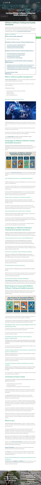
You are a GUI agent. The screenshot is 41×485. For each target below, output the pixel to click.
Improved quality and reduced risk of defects (15, 47)
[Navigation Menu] (39, 2)
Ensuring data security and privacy (13, 56)
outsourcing (10, 136)
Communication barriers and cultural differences (16, 53)
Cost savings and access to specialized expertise (16, 45)
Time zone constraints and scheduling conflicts (16, 55)
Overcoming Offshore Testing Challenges (14, 57)
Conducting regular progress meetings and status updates (18, 69)
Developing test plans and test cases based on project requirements (19, 66)
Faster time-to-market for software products (15, 46)
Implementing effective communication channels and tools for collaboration (21, 67)
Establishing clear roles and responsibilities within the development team (20, 65)
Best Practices (20, 10)
